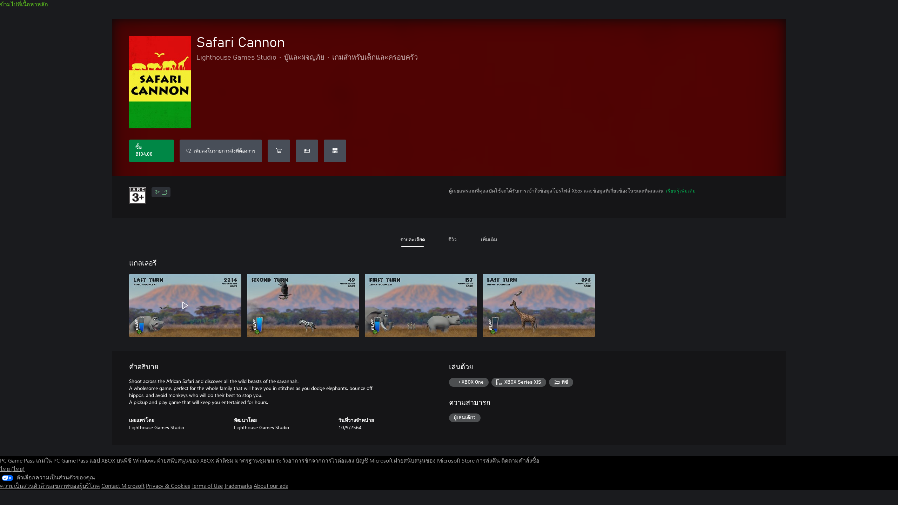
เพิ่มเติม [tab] (489, 239)
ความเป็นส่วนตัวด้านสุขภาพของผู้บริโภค (50, 485)
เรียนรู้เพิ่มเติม (681, 190)
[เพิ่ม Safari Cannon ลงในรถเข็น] (279, 151)
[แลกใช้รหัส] (335, 151)
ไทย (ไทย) (12, 468)
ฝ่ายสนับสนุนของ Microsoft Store (434, 460)
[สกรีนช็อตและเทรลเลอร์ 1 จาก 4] (185, 305)
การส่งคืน (488, 460)
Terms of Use (207, 485)
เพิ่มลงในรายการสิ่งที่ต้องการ (225, 150)
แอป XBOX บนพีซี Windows (122, 460)
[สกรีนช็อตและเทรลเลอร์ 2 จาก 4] (303, 305)
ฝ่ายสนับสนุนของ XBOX (186, 460)
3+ (157, 192)
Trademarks (238, 485)
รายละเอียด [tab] (412, 239)
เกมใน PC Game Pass (62, 460)
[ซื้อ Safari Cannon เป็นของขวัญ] (307, 151)
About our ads (271, 485)
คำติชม (224, 460)
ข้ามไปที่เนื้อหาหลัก (24, 4)
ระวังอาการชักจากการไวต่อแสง (315, 460)
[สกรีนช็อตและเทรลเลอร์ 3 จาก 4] (421, 305)
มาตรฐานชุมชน (254, 460)
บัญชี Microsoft (374, 460)
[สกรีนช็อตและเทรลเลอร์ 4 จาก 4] (539, 305)
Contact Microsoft (123, 485)
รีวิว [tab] (452, 239)
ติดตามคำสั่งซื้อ (520, 460)
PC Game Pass (17, 460)
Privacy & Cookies (168, 485)
